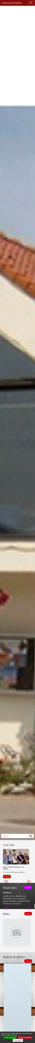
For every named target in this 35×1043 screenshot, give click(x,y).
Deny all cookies (26, 1037)
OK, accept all (10, 1037)
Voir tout (28, 887)
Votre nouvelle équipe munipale (14, 872)
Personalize (18, 1040)
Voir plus (7, 877)
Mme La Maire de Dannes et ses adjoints (13, 868)
